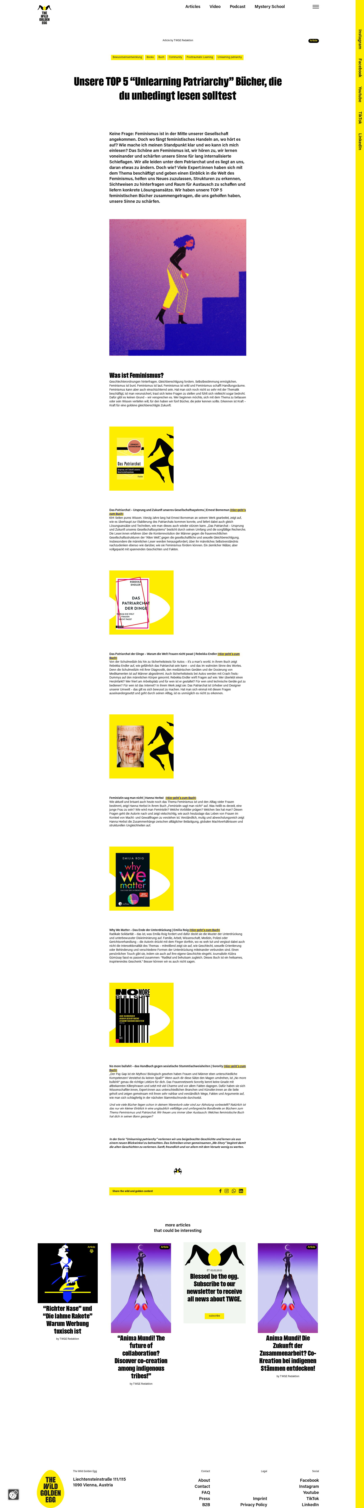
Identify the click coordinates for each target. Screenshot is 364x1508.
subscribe (214, 1316)
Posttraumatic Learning (200, 57)
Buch (161, 57)
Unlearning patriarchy (230, 57)
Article (91, 1247)
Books (150, 57)
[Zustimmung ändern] (13, 1495)
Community (175, 57)
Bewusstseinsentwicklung (127, 57)
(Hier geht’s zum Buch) (181, 798)
